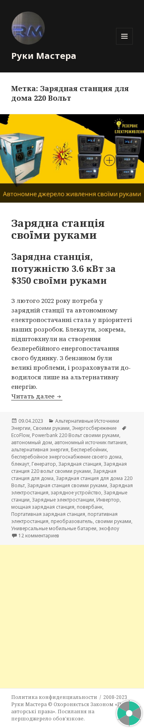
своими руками (113, 521)
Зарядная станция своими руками (67, 485)
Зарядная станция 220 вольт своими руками (69, 467)
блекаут (20, 464)
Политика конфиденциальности (54, 697)
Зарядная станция (79, 464)
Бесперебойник (89, 449)
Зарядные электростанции (63, 499)
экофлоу (109, 528)
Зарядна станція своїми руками (58, 229)
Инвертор (108, 499)
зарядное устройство (76, 492)
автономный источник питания (90, 442)
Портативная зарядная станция (48, 514)
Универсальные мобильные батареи (53, 528)
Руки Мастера (43, 55)
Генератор (44, 464)
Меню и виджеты (124, 44)
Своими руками (51, 428)
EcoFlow (20, 435)
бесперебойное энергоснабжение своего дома (66, 456)
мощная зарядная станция (42, 507)
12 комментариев (38, 535)
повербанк (89, 507)
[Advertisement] (72, 616)
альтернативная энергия (39, 449)
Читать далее (36, 396)
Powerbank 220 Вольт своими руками (75, 435)
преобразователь (72, 521)
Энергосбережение (94, 428)
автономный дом (31, 442)
